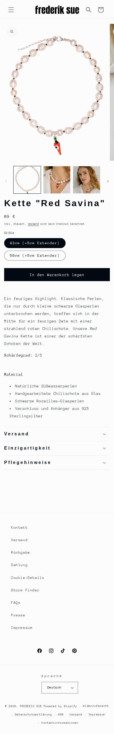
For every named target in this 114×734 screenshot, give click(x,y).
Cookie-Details (27, 578)
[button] (11, 10)
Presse (18, 615)
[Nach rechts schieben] (108, 181)
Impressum (21, 627)
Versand (33, 223)
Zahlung (19, 565)
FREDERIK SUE (31, 706)
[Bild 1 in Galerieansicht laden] (27, 179)
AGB (60, 714)
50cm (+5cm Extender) (35, 255)
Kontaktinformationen (60, 723)
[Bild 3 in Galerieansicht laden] (86, 179)
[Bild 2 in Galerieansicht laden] (57, 179)
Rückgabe (20, 552)
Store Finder (25, 590)
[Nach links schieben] (6, 181)
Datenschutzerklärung (33, 714)
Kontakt (19, 527)
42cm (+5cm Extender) (35, 243)
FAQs (15, 603)
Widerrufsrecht (96, 706)
